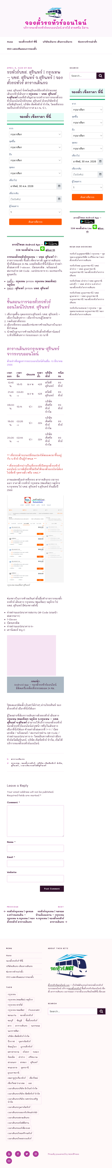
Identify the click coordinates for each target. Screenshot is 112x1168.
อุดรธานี (25, 1067)
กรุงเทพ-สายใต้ (15, 1004)
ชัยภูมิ (19, 1020)
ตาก (10, 1025)
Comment (13, 802)
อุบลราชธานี (13, 1072)
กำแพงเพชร (34, 1010)
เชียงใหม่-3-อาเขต (16, 1083)
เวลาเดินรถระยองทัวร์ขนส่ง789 (22, 1112)
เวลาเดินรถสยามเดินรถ (18, 1117)
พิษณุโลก (12, 1046)
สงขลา (23, 1062)
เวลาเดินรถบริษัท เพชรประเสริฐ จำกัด (23, 1100)
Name (11, 841)
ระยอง (36, 1051)
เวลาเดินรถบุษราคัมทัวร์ (19, 1107)
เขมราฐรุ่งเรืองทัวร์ (17, 1078)
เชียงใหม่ (33, 1078)
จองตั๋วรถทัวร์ (28, 763)
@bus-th (50, 249)
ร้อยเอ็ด (11, 1057)
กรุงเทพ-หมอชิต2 (16, 1010)
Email (11, 857)
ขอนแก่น (12, 1015)
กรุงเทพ (15, 763)
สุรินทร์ (15, 765)
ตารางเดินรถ (18, 759)
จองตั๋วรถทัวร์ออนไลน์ (56, 22)
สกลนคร (12, 1062)
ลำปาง (22, 1057)
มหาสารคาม (13, 1051)
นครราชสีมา (13, 1031)
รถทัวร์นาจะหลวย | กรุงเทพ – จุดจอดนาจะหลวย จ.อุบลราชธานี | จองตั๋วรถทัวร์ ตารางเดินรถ (87, 311)
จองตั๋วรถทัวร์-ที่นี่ (28, 41)
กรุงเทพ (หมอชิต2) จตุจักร (20, 999)
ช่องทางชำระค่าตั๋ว (87, 41)
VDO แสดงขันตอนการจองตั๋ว (22, 48)
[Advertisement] (31, 655)
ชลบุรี (10, 1020)
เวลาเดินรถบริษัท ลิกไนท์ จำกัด (22, 1088)
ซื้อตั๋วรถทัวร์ (31, 1020)
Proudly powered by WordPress (63, 1154)
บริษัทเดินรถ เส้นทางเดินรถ (57, 41)
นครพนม (35, 1025)
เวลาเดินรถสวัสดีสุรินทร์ (34, 765)
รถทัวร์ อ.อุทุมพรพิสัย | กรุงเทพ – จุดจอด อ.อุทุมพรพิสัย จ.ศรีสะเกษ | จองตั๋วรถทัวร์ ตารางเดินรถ (87, 257)
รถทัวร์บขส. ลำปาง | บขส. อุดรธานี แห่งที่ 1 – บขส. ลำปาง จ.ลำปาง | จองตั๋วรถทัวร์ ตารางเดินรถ (86, 284)
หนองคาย (12, 1067)
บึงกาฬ (11, 1041)
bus (30, 68)
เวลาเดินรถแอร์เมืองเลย (19, 1128)
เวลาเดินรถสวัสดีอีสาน (18, 1122)
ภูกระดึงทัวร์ (26, 1046)
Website (11, 872)
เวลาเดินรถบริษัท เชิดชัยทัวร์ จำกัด (24, 1093)
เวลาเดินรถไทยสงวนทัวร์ (19, 1138)
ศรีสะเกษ (33, 1057)
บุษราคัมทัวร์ (24, 1041)
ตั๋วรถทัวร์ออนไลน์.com (59, 985)
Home (10, 41)
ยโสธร (26, 1051)
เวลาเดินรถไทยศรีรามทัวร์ (20, 1133)
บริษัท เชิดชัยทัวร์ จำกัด (49, 763)
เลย (30, 1083)
